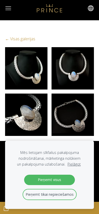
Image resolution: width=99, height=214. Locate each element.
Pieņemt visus (49, 179)
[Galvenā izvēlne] (8, 8)
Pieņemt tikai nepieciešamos (50, 194)
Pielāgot (74, 164)
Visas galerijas (22, 39)
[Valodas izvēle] (91, 8)
